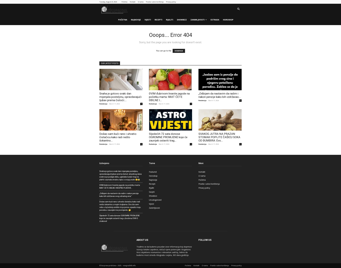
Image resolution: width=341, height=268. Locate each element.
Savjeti (152, 192)
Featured (153, 172)
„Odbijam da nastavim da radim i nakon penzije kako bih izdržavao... (219, 95)
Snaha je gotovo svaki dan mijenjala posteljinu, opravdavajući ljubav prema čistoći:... (120, 97)
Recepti (158, 19)
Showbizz (182, 19)
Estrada (215, 19)
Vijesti (148, 19)
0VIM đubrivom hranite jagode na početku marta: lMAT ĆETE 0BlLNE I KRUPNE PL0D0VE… (119, 186)
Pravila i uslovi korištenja (155, 2)
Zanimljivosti (197, 19)
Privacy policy (171, 2)
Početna (124, 2)
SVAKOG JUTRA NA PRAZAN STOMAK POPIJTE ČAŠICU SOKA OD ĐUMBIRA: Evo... (219, 137)
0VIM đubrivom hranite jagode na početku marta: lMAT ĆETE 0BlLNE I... (169, 97)
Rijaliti (169, 19)
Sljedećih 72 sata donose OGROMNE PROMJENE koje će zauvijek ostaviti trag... (168, 137)
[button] (238, 9)
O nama (140, 2)
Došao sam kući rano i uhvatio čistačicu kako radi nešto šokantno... (117, 137)
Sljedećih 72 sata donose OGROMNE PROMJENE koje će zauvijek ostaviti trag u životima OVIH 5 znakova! (119, 218)
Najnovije (136, 19)
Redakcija (103, 104)
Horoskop (228, 19)
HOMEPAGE (179, 51)
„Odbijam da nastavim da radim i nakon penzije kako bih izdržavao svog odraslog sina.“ (119, 194)
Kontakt (132, 2)
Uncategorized (155, 200)
